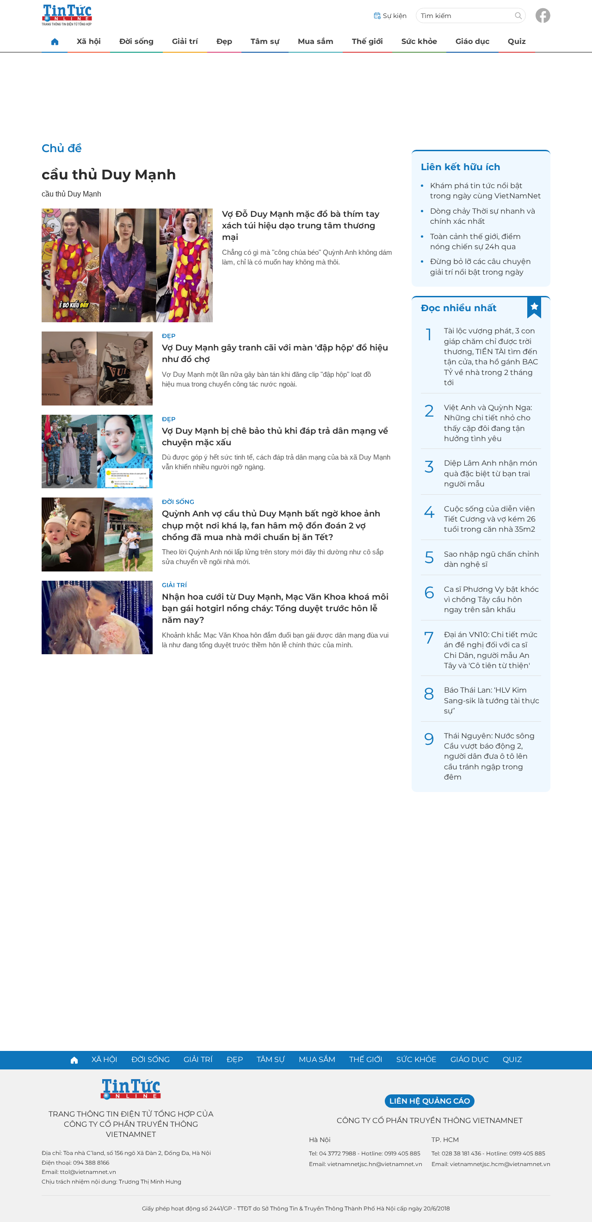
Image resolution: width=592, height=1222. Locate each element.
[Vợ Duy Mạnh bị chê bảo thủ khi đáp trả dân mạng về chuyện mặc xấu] (97, 452)
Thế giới (367, 41)
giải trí (441, 272)
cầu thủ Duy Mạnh (109, 174)
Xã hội (89, 41)
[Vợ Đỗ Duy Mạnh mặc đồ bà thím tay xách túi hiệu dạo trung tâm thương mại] (127, 265)
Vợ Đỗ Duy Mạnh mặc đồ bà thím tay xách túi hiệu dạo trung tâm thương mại (300, 225)
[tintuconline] (55, 41)
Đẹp (224, 41)
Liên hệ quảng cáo (429, 1101)
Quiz (517, 41)
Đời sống (136, 41)
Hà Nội (320, 1140)
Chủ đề (62, 148)
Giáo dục (472, 41)
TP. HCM (445, 1140)
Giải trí (185, 41)
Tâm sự (265, 41)
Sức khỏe (419, 41)
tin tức (482, 185)
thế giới (484, 236)
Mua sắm (315, 41)
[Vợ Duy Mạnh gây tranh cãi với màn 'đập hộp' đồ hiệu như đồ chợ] (97, 368)
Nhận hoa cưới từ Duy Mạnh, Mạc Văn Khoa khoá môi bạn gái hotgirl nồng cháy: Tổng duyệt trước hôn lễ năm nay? (275, 608)
